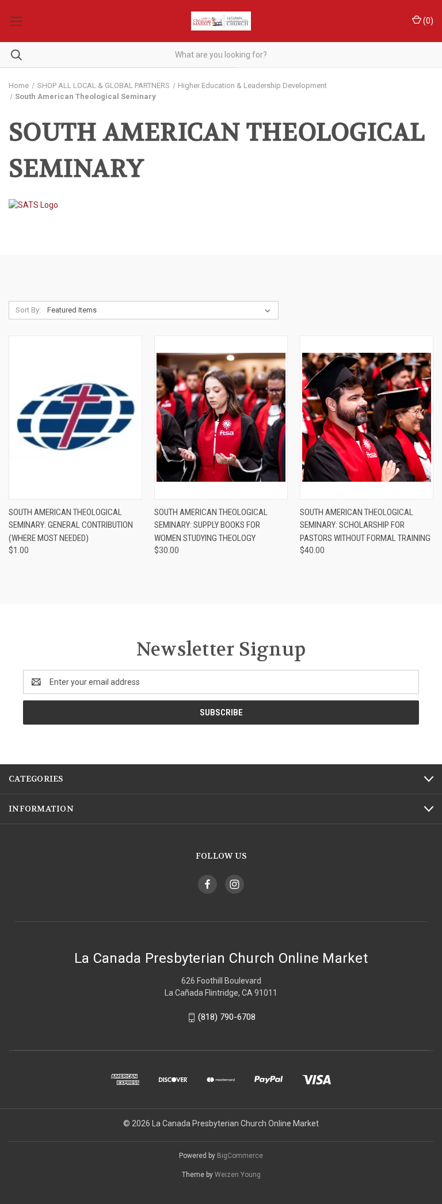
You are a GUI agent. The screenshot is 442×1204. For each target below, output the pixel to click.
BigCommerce (240, 1156)
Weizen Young (238, 1175)
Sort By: (28, 310)
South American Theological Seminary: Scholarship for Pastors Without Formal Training (365, 525)
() (427, 20)
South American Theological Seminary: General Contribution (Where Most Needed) (71, 525)
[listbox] (161, 310)
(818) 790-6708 (227, 1017)
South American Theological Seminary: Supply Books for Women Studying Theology (211, 525)
